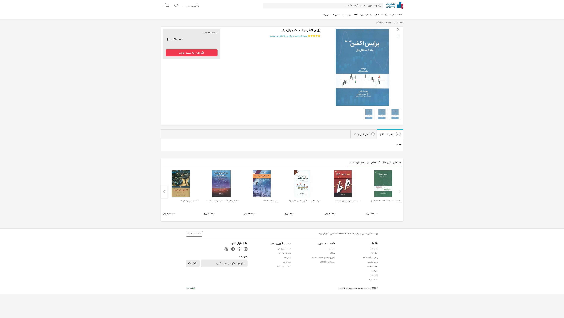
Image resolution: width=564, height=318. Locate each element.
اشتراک (192, 263)
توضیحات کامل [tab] (387, 134)
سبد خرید (287, 262)
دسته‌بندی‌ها (395, 15)
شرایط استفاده (372, 266)
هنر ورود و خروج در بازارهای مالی (347, 201)
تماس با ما (335, 15)
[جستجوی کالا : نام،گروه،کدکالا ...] (380, 5)
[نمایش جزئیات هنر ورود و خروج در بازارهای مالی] (343, 183)
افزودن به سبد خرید (191, 53)
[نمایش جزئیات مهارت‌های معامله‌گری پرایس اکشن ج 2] (302, 183)
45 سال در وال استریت (189, 201)
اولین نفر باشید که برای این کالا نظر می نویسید (288, 36)
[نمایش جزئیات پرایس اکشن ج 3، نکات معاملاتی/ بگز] (383, 183)
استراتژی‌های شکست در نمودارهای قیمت (222, 201)
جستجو (345, 15)
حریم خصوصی (372, 262)
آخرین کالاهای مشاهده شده (323, 257)
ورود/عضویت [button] (189, 6)
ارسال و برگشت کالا (370, 257)
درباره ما (325, 15)
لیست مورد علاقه (284, 266)
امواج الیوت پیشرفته (271, 201)
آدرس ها (287, 257)
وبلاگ (332, 253)
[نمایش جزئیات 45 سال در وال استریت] (181, 183)
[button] (397, 37)
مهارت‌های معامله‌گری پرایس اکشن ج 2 (304, 201)
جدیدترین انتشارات (361, 15)
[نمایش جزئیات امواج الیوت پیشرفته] (262, 183)
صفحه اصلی (380, 15)
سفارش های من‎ (284, 253)
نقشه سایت (373, 280)
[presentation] (399, 191)
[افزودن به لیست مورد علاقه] (397, 30)
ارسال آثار (374, 253)
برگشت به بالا (194, 233)
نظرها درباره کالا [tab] (361, 134)
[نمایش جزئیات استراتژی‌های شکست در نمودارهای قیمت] (221, 183)
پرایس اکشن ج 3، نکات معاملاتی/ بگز (386, 201)
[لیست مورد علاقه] (176, 5)
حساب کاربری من (284, 248)
